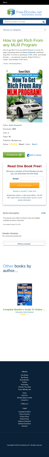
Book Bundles (24, 380)
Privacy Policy (24, 416)
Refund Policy (24, 419)
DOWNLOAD (12, 155)
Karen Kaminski (29, 52)
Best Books (24, 377)
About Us (24, 395)
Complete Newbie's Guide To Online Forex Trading (24, 309)
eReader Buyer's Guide (24, 398)
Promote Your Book (24, 387)
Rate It (34, 144)
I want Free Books (24, 185)
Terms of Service (24, 414)
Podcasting (24, 384)
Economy (19, 312)
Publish (24, 382)
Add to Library (35, 155)
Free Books (24, 375)
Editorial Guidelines (24, 421)
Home (25, 393)
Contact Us (24, 400)
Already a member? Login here (24, 191)
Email (15, 179)
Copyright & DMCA (24, 412)
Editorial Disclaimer (24, 424)
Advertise (25, 426)
